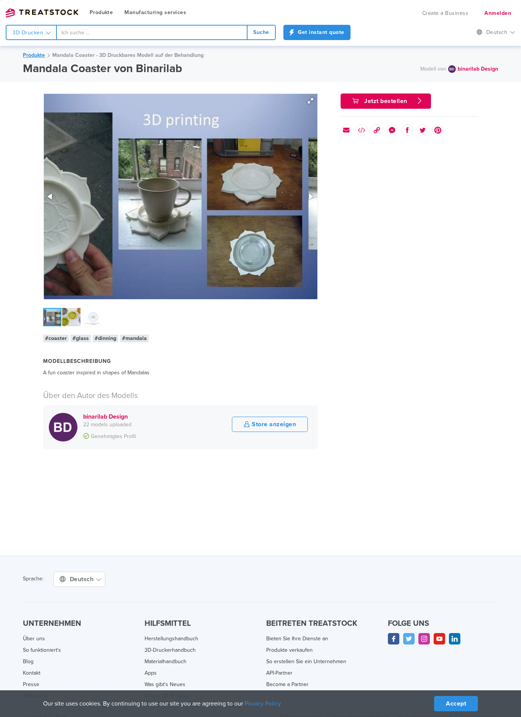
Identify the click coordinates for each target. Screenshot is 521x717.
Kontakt (31, 673)
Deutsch (497, 32)
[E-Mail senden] (346, 130)
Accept (456, 703)
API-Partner (279, 673)
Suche (261, 32)
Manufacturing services (155, 12)
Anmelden (497, 13)
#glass (80, 338)
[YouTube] (439, 638)
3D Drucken (29, 32)
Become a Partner (287, 684)
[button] (310, 101)
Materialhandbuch (166, 661)
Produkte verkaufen (289, 650)
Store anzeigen (273, 424)
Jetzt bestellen (386, 101)
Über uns (34, 638)
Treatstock (42, 13)
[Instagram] (424, 638)
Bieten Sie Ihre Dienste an (297, 638)
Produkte (101, 12)
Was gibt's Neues (165, 684)
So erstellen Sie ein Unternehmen (306, 661)
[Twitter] (409, 638)
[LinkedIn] (454, 638)
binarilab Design (478, 69)
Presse (31, 684)
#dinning (105, 338)
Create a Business (445, 13)
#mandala (134, 338)
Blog (28, 661)
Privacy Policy (262, 703)
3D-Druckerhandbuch (170, 650)
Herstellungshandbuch (171, 638)
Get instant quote (320, 32)
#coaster (56, 338)
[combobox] (152, 32)
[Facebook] (393, 638)
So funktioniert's (42, 650)
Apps (151, 673)
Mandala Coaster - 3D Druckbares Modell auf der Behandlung (128, 55)
